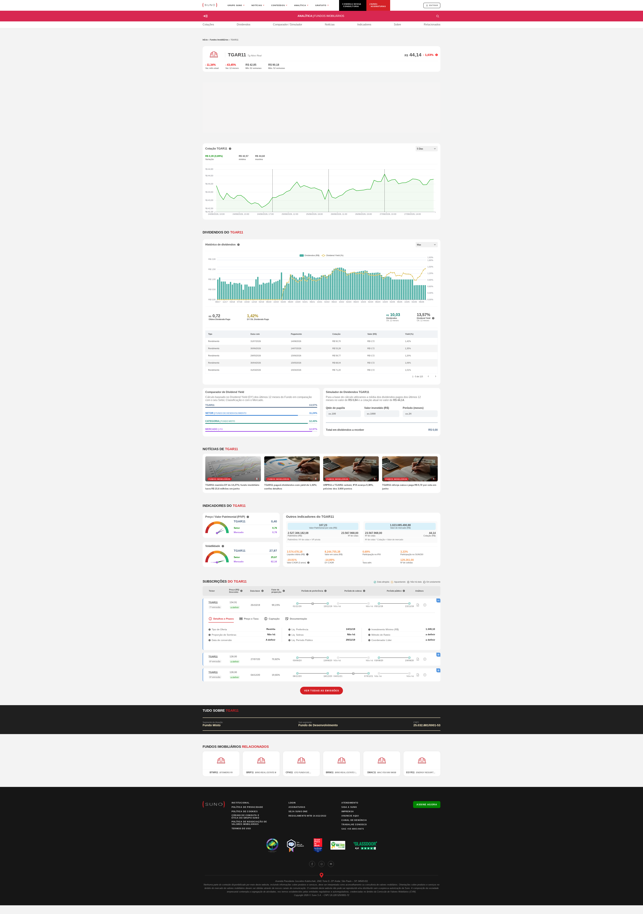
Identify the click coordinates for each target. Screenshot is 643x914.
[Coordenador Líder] (369, 640)
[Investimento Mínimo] (369, 629)
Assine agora (426, 804)
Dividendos (243, 24)
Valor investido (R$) (376, 408)
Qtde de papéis (335, 408)
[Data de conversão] (209, 640)
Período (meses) (413, 408)
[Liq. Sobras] (289, 635)
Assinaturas (297, 807)
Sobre (397, 24)
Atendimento (349, 803)
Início (205, 40)
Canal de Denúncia (354, 820)
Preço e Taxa (251, 618)
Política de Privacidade (247, 807)
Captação (274, 618)
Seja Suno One (298, 811)
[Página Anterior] (428, 377)
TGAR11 (213, 602)
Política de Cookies (245, 811)
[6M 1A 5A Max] (427, 244)
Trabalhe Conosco (354, 824)
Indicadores (364, 24)
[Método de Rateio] (369, 635)
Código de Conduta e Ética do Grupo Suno (245, 816)
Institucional (241, 803)
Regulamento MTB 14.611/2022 (307, 816)
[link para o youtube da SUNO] (331, 864)
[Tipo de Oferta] (209, 629)
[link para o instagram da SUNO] (321, 864)
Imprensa (347, 811)
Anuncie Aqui (350, 816)
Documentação (298, 618)
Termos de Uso (241, 828)
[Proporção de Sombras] (209, 635)
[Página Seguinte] (436, 377)
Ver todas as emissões (321, 690)
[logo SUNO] (210, 5)
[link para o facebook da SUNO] (312, 864)
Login (292, 803)
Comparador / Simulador (287, 24)
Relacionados (432, 24)
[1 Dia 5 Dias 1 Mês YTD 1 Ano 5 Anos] (427, 148)
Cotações (208, 24)
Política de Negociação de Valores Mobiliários (249, 823)
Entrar (433, 5)
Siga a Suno (349, 807)
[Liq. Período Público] (289, 640)
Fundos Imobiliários (219, 40)
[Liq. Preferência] (289, 629)
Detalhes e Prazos (223, 618)
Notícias (330, 24)
